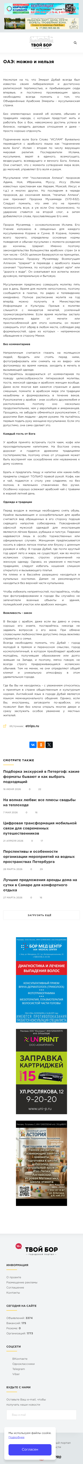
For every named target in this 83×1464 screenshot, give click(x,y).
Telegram (18, 1369)
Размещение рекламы (21, 1283)
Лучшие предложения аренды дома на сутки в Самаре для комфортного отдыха (40, 885)
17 (42, 841)
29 (41, 869)
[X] (49, 745)
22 (39, 789)
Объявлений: (19, 1318)
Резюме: (13, 1328)
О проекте (13, 1278)
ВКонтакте (19, 1359)
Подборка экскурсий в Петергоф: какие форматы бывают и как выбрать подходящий (41, 777)
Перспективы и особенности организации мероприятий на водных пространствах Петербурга (39, 857)
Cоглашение (15, 1288)
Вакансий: (16, 1323)
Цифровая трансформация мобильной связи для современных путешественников (40, 828)
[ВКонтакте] (33, 745)
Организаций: (19, 1334)
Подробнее (16, 1437)
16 (36, 813)
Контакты (13, 1293)
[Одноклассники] (41, 745)
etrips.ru (32, 726)
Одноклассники (23, 1364)
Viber (16, 1374)
